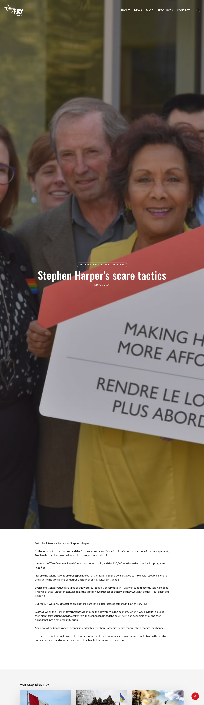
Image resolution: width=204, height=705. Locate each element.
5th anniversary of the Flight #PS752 (101, 265)
